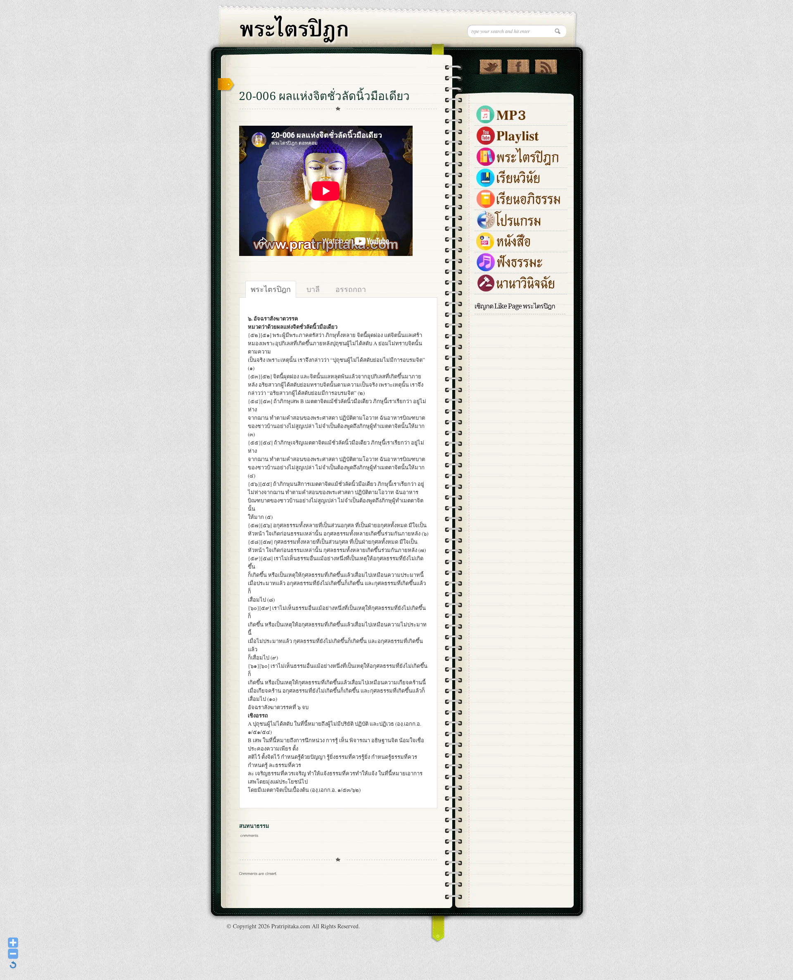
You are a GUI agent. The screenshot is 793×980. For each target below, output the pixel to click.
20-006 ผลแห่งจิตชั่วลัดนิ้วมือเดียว (324, 96)
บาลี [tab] (313, 289)
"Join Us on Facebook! (518, 64)
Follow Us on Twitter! (490, 64)
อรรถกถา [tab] (350, 289)
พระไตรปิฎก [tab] (271, 289)
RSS (546, 64)
